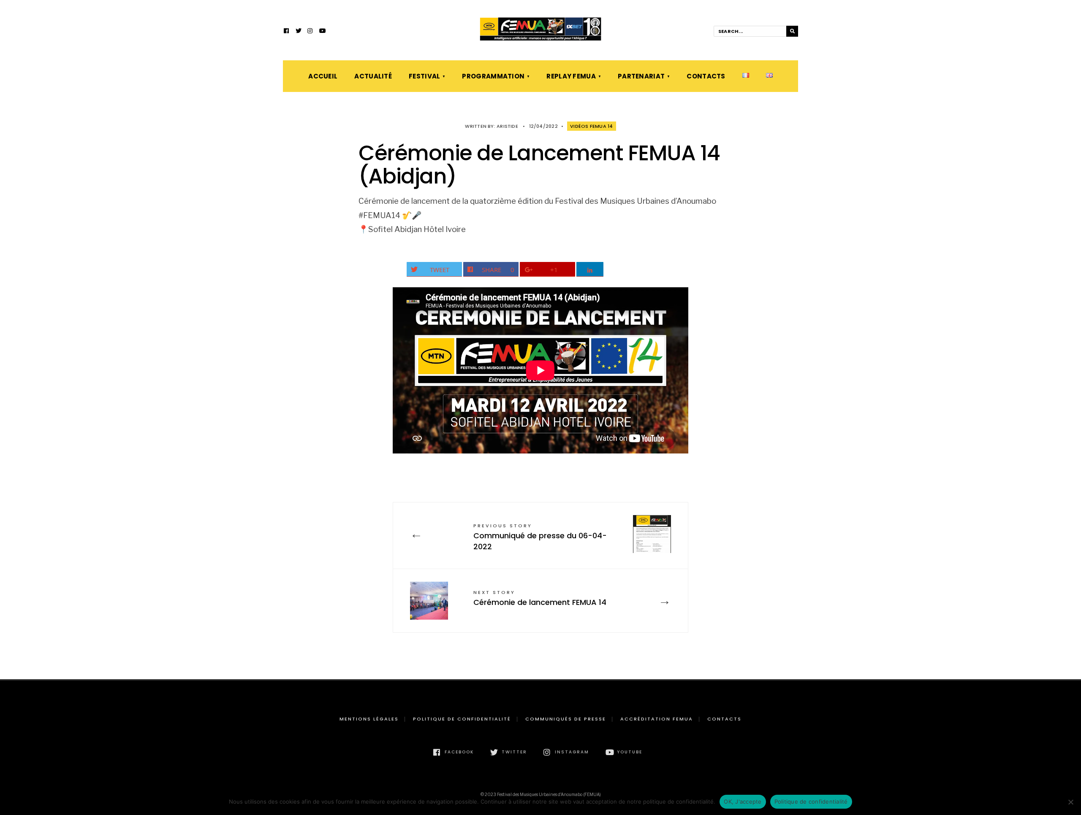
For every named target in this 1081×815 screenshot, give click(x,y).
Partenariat (641, 76)
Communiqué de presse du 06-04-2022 (540, 536)
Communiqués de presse (565, 718)
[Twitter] (298, 31)
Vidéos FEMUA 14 (591, 126)
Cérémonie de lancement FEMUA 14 (539, 598)
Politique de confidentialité (462, 718)
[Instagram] (310, 31)
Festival (424, 76)
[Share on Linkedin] (590, 269)
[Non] (1070, 802)
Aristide (507, 126)
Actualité (373, 76)
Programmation (493, 76)
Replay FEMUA (571, 76)
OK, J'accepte (742, 801)
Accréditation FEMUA (656, 718)
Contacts (706, 76)
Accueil (322, 76)
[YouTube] (322, 31)
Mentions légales (369, 718)
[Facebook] (286, 31)
